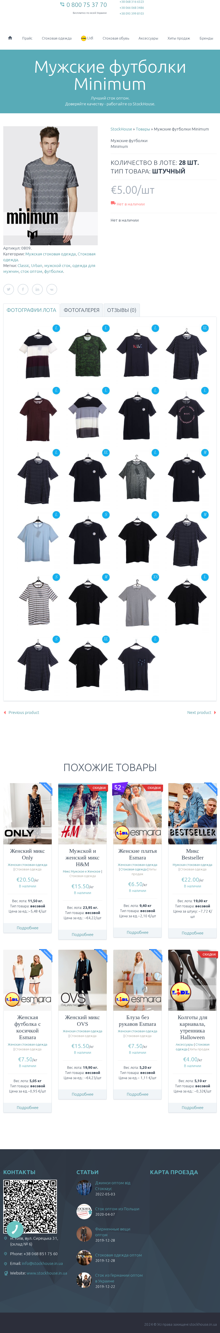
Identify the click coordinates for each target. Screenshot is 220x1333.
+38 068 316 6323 (131, 1)
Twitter (8, 289)
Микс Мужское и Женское (82, 871)
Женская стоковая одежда (27, 865)
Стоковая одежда (57, 38)
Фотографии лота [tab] (31, 310)
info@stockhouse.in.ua (42, 1263)
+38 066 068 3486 (131, 7)
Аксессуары (148, 38)
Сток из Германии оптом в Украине (119, 1278)
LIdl (89, 38)
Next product (199, 712)
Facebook (23, 289)
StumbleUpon (51, 289)
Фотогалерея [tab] (81, 310)
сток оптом (31, 271)
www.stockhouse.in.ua (47, 1273)
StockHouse (121, 129)
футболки (53, 271)
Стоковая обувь (116, 38)
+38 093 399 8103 (131, 13)
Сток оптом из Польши (117, 1208)
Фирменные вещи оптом (112, 1232)
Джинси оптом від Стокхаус (112, 1185)
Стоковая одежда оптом (118, 1255)
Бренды (206, 38)
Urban (36, 265)
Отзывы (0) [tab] (121, 310)
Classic (23, 265)
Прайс (27, 38)
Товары (143, 129)
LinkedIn (37, 289)
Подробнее (27, 927)
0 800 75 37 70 (86, 4)
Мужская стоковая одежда (50, 254)
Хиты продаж (179, 38)
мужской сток (57, 265)
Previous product (24, 712)
